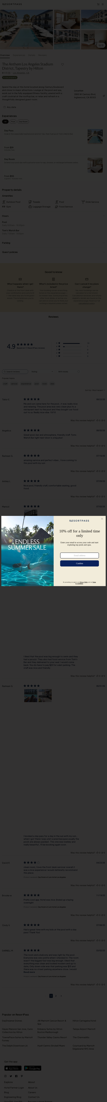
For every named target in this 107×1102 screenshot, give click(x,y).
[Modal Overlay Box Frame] (53, 551)
